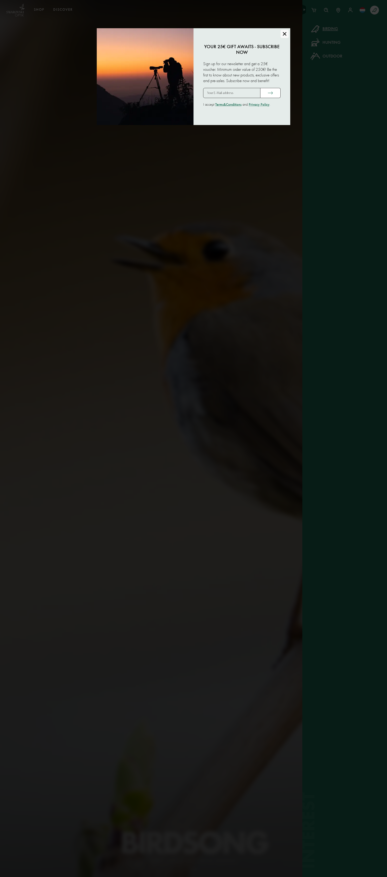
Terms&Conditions (228, 104)
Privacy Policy (259, 104)
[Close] (285, 34)
